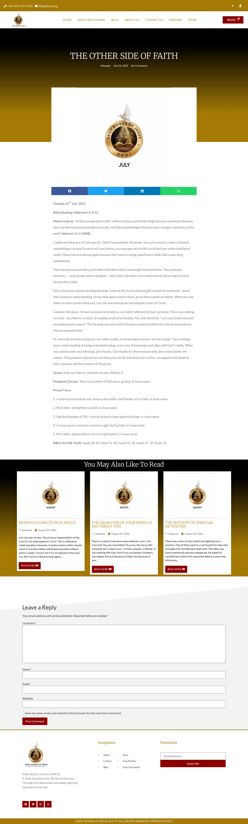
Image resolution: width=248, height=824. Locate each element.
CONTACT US (154, 19)
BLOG (115, 19)
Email (26, 683)
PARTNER (175, 19)
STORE (192, 19)
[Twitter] (33, 804)
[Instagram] (40, 804)
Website (27, 698)
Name (26, 669)
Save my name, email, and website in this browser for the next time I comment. (73, 713)
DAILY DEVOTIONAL (91, 19)
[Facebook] (25, 804)
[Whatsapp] (48, 804)
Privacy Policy (162, 821)
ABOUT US (132, 19)
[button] (69, 191)
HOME (67, 19)
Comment (29, 623)
